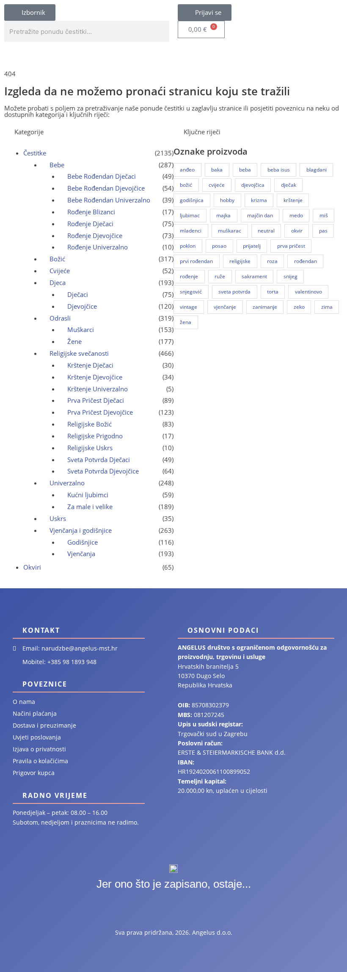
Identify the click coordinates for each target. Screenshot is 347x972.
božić (186, 184)
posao (219, 245)
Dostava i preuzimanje (44, 725)
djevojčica (252, 184)
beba (245, 169)
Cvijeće (60, 270)
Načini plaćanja (35, 713)
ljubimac (190, 215)
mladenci (190, 230)
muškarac (229, 230)
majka (223, 215)
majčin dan (260, 215)
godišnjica (192, 200)
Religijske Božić (89, 424)
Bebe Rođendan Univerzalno (108, 200)
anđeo (187, 169)
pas (323, 230)
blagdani (316, 169)
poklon (188, 245)
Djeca (58, 282)
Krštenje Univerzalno (97, 389)
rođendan (305, 261)
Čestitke (34, 153)
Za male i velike (90, 506)
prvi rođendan (196, 261)
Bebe (57, 165)
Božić (57, 259)
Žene (74, 341)
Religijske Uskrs (90, 447)
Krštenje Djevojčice (94, 377)
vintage (188, 306)
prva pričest (291, 245)
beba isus (278, 169)
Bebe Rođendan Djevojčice (106, 188)
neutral (266, 230)
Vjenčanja (81, 553)
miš (323, 215)
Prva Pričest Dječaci (95, 400)
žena (185, 322)
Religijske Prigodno (95, 436)
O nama (24, 702)
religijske (240, 261)
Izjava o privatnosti (39, 749)
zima (327, 306)
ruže (220, 276)
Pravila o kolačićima (40, 761)
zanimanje (265, 306)
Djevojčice (82, 306)
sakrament (254, 276)
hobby (227, 200)
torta (272, 291)
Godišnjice (82, 542)
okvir (297, 230)
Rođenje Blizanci (91, 212)
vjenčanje (225, 306)
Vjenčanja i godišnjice (81, 530)
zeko (299, 306)
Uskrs (58, 518)
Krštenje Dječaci (90, 365)
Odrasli (60, 318)
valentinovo (308, 291)
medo (296, 215)
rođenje (189, 276)
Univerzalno (67, 483)
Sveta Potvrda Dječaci (98, 459)
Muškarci (80, 329)
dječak (288, 184)
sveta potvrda (234, 291)
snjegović (191, 291)
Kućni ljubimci (87, 494)
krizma (259, 200)
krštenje (293, 200)
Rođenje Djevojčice (94, 235)
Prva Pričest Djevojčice (100, 412)
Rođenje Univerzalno (97, 247)
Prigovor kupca (34, 773)
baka (217, 169)
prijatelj (252, 245)
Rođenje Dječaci (90, 223)
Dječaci (77, 294)
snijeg (290, 276)
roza (272, 261)
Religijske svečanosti (79, 353)
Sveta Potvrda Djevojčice (103, 471)
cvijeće (217, 184)
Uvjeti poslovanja (37, 737)
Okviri (32, 567)
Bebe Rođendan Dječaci (101, 176)
